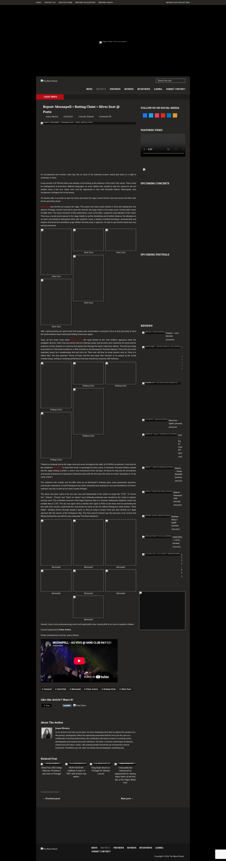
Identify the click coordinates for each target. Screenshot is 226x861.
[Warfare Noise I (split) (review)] (156, 516)
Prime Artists (65, 630)
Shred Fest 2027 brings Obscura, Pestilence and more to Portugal (51, 771)
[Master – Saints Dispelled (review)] (157, 468)
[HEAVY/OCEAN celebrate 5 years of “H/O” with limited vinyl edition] (76, 764)
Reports (101, 89)
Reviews (129, 89)
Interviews (143, 89)
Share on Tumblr (67, 705)
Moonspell (76, 689)
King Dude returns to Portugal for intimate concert (101, 771)
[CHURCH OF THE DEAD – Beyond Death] (161, 554)
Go (183, 81)
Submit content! (175, 89)
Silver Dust (126, 689)
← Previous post (51, 798)
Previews (115, 89)
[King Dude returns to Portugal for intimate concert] (100, 764)
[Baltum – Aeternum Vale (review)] (157, 492)
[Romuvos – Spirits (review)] (154, 420)
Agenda (158, 89)
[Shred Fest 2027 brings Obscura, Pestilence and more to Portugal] (51, 764)
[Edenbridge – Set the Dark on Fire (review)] (161, 347)
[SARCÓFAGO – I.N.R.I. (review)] (156, 537)
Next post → (127, 798)
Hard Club (61, 689)
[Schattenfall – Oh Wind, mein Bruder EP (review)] (161, 383)
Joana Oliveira (62, 728)
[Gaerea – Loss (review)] (153, 333)
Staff (38, 2)
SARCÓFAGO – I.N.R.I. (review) (178, 540)
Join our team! (65, 2)
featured (48, 689)
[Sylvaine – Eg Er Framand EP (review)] (159, 435)
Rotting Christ (110, 689)
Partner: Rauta (105, 2)
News (89, 89)
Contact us (49, 2)
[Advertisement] (88, 149)
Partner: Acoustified (85, 2)
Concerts (82, 117)
